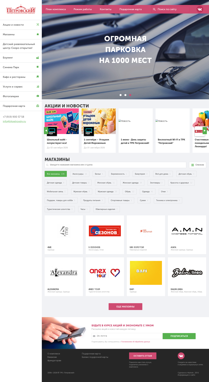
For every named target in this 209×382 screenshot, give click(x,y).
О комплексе (53, 354)
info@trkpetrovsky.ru (14, 121)
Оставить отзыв (143, 356)
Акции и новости (13, 24)
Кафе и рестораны (14, 77)
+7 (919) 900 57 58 (13, 116)
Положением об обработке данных (135, 342)
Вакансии (52, 357)
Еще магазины (125, 306)
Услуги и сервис (13, 86)
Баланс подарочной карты (95, 357)
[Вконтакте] (199, 9)
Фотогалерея (11, 96)
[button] (121, 95)
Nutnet (190, 373)
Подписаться (179, 336)
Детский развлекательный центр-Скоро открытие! (19, 46)
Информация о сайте (186, 375)
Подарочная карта (14, 106)
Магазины (9, 34)
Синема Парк (11, 67)
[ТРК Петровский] (21, 9)
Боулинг (8, 57)
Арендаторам (54, 361)
